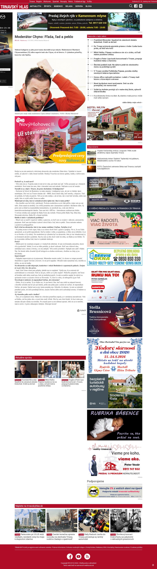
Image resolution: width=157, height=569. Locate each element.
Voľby (89, 1)
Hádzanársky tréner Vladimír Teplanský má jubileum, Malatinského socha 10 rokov (118, 160)
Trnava (32, 1)
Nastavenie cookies (122, 547)
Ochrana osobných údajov (75, 547)
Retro (70, 1)
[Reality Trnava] (114, 459)
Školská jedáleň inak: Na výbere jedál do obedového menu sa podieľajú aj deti (116, 66)
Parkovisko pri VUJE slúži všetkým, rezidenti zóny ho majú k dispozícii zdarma (29, 536)
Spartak (56, 1)
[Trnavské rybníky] (78, 21)
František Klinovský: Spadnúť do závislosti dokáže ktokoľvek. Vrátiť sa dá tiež (26, 382)
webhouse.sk (89, 565)
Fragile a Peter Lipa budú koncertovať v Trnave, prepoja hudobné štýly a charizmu (73, 383)
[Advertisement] (35, 333)
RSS (105, 547)
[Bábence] (114, 425)
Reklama (99, 547)
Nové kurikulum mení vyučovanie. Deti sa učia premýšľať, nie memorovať (113, 84)
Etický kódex (90, 547)
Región (39, 1)
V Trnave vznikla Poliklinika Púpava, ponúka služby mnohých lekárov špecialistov (116, 72)
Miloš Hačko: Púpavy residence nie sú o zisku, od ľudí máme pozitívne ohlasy (47, 383)
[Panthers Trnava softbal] (114, 492)
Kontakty (111, 547)
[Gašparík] (114, 320)
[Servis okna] (114, 257)
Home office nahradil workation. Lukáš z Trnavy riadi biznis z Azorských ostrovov (116, 78)
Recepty (63, 1)
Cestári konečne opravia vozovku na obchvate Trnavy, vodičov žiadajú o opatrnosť (61, 536)
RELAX (17, 40)
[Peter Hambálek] (114, 284)
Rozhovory (23, 40)
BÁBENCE (58, 6)
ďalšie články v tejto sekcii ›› (132, 102)
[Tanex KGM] (114, 194)
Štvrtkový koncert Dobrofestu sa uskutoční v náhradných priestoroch (122, 536)
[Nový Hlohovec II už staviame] (50, 140)
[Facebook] (135, 6)
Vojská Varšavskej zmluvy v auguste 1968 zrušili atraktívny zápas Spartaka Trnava (116, 152)
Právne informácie (58, 547)
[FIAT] (114, 230)
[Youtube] (140, 6)
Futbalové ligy (79, 1)
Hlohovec (47, 1)
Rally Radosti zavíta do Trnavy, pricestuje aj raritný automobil (91, 536)
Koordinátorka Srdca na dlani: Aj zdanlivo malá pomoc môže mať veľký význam (118, 97)
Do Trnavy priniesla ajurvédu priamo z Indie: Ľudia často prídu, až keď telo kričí (118, 47)
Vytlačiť (82, 310)
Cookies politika (136, 547)
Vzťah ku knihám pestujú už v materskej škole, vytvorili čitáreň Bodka (117, 90)
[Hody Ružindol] (114, 355)
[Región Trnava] (114, 391)
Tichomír (154, 1)
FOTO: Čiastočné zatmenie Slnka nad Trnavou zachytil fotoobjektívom (119, 167)
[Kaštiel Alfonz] (114, 123)
